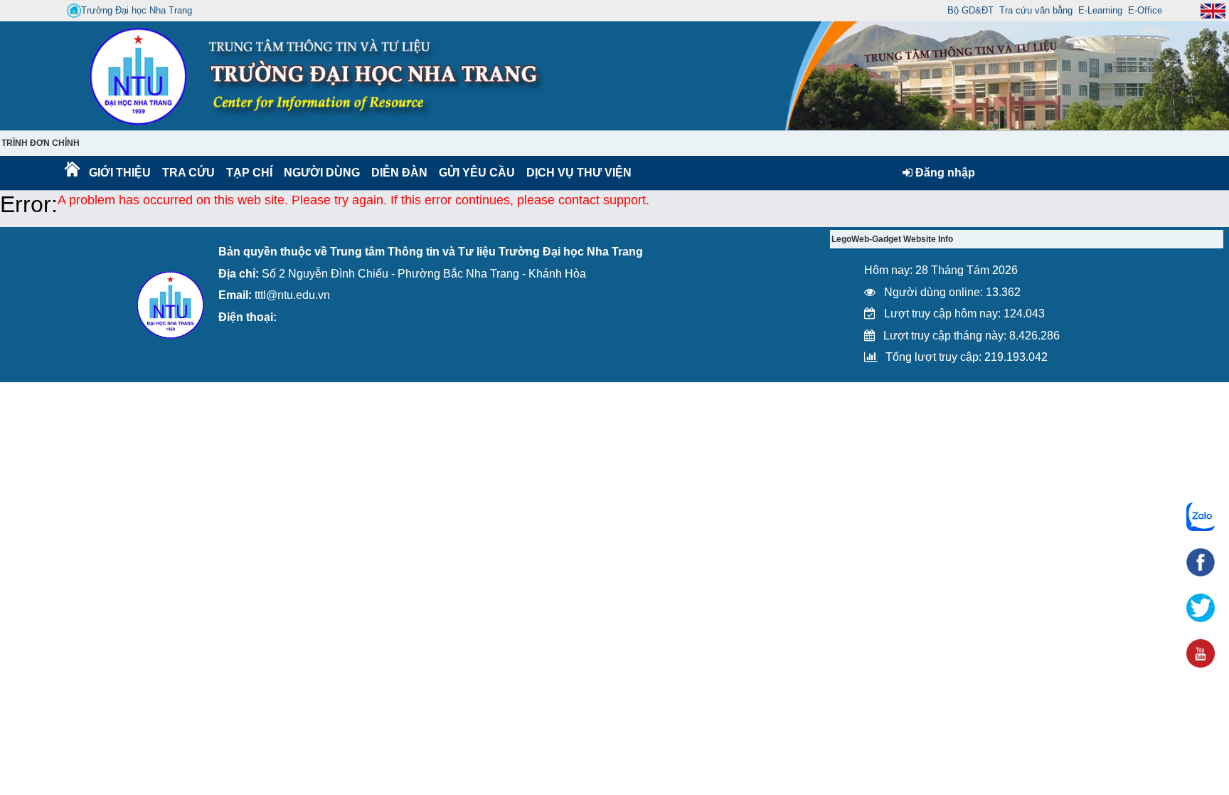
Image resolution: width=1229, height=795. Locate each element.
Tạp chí (249, 173)
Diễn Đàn (399, 173)
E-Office (1145, 10)
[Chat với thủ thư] (1200, 516)
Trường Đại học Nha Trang (136, 10)
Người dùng (320, 173)
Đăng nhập (944, 173)
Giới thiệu (119, 173)
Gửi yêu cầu (477, 173)
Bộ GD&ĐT (970, 10)
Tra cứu (188, 173)
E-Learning (1100, 10)
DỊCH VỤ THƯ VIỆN (576, 173)
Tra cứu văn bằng (1036, 10)
